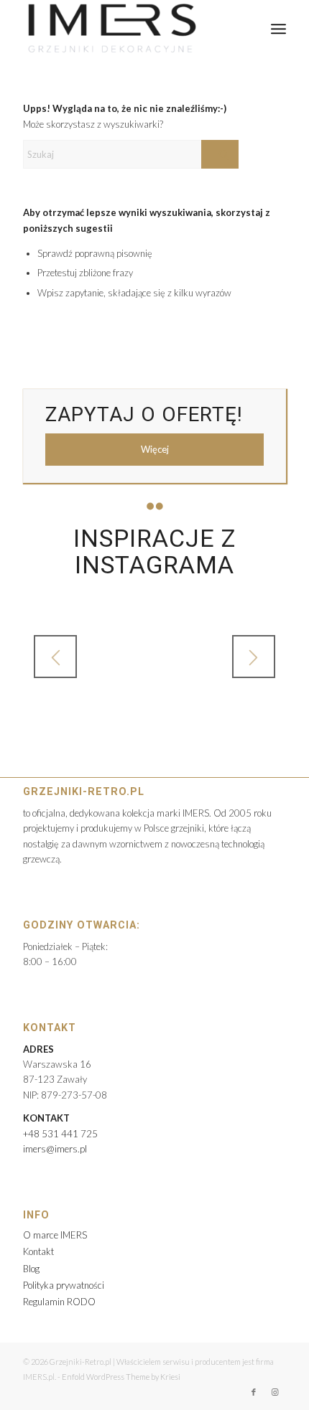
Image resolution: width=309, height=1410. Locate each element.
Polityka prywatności (63, 1285)
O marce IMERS (55, 1235)
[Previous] (55, 656)
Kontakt (38, 1251)
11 (206, 709)
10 (195, 709)
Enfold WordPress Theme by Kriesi (121, 1376)
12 (218, 709)
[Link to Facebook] (253, 1392)
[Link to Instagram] (275, 1392)
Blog (31, 1268)
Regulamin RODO (59, 1301)
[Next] (253, 656)
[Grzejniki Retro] (128, 28)
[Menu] (278, 28)
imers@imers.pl (55, 1149)
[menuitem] (278, 28)
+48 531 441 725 (60, 1133)
